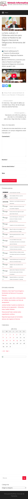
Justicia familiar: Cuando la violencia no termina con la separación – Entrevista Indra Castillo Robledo (13, 307)
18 (13, 340)
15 (3, 340)
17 (10, 340)
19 (17, 340)
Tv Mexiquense (20, 95)
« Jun (3, 351)
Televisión (12, 95)
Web (3, 173)
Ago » (7, 351)
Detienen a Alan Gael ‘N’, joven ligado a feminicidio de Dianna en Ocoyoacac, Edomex (13, 293)
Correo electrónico (8, 166)
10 (10, 337)
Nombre (5, 159)
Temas (6, 93)
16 (6, 340)
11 (13, 337)
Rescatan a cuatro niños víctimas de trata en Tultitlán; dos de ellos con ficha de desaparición (14, 300)
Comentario (6, 136)
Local (7, 95)
